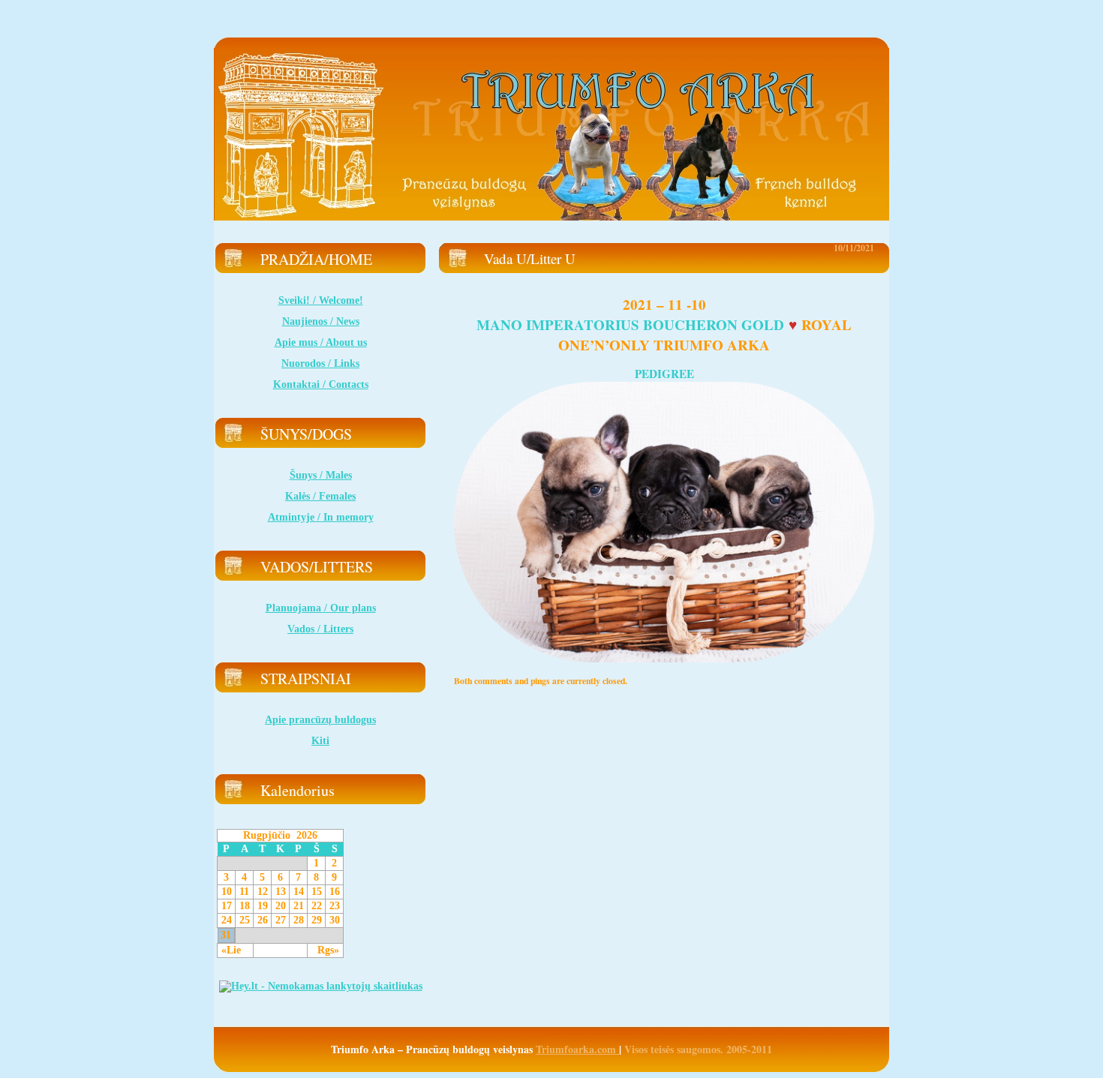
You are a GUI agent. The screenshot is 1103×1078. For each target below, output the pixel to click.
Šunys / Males (321, 475)
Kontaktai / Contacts (320, 384)
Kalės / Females (320, 496)
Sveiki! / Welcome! (320, 300)
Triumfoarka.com (577, 1049)
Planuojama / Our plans (321, 608)
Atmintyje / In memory (321, 517)
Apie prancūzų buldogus (320, 719)
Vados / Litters (320, 629)
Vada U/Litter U (530, 258)
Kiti (320, 740)
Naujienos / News (320, 321)
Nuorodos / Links (320, 363)
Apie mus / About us (321, 342)
